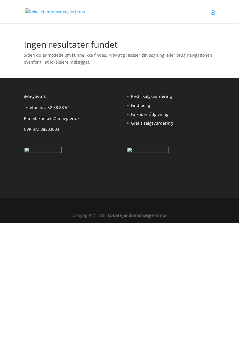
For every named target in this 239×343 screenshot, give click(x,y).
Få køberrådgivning (149, 114)
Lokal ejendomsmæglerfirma (137, 215)
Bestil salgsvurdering (151, 96)
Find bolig (140, 105)
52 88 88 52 (59, 107)
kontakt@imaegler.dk (59, 118)
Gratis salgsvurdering (152, 123)
